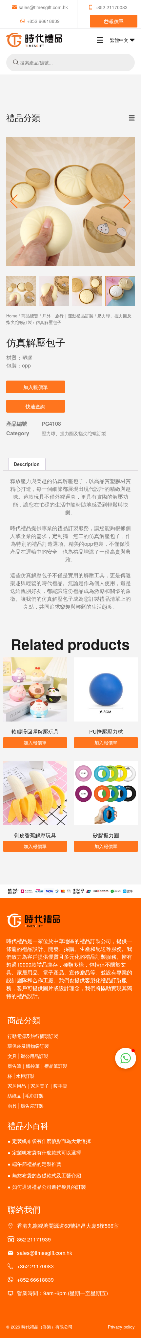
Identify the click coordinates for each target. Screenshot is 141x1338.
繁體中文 (120, 40)
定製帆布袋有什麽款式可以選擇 (46, 1152)
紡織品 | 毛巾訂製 (26, 1095)
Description (27, 464)
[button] (127, 201)
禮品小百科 (28, 1125)
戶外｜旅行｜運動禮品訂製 (67, 315)
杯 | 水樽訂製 (21, 1076)
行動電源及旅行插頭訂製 (33, 1036)
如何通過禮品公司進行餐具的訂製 (49, 1186)
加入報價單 (35, 387)
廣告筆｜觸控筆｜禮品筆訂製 (37, 1066)
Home (11, 315)
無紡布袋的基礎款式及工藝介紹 (46, 1175)
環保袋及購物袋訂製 (28, 1046)
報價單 (116, 21)
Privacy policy (121, 1327)
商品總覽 (29, 315)
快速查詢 (35, 406)
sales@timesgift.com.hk (43, 7)
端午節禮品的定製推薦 (36, 1163)
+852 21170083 (111, 7)
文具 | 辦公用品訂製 (28, 1056)
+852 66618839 (43, 21)
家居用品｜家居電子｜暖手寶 (37, 1086)
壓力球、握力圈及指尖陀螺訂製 (74, 433)
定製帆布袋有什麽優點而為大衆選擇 (51, 1140)
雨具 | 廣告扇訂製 (26, 1106)
